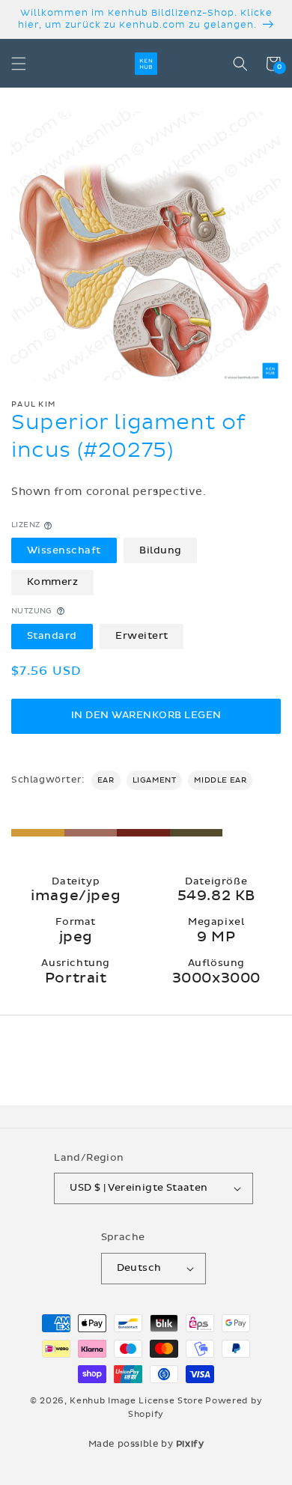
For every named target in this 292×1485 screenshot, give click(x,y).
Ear (106, 780)
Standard (52, 636)
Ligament (155, 780)
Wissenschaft (64, 550)
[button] (18, 63)
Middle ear (220, 780)
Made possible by (146, 1444)
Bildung (160, 550)
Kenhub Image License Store (136, 1401)
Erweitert (141, 636)
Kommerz (53, 582)
